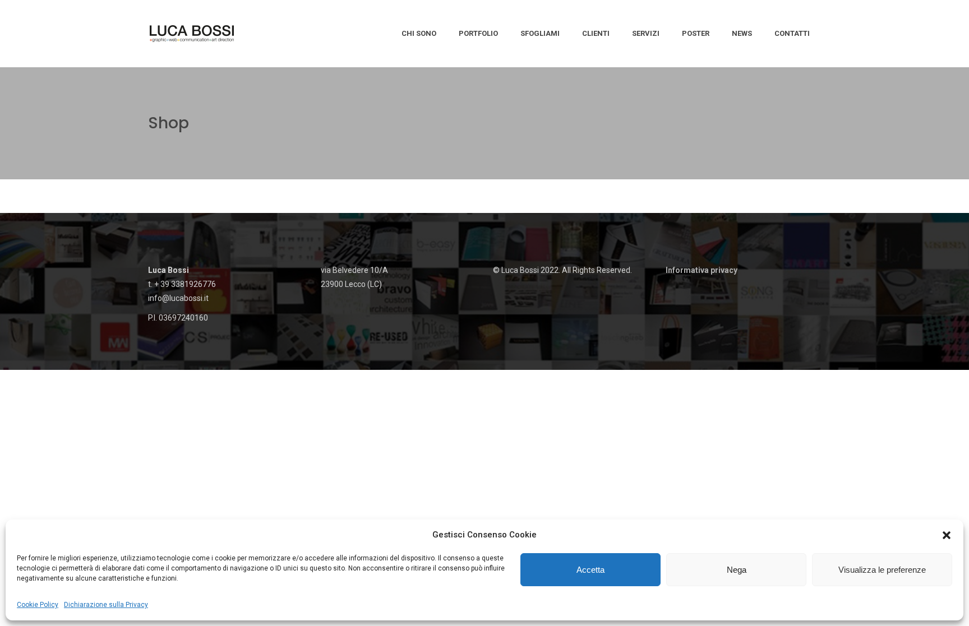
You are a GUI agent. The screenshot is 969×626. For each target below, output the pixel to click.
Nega (736, 569)
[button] (946, 535)
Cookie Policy (37, 605)
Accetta (590, 569)
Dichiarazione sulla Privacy (106, 605)
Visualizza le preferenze (882, 569)
